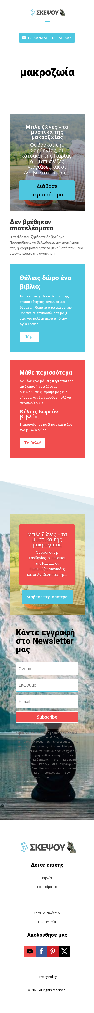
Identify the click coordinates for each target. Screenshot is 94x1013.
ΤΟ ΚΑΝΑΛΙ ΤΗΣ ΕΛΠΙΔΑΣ (49, 37)
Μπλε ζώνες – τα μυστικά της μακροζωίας (47, 131)
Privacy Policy (47, 977)
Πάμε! (29, 337)
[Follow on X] (64, 951)
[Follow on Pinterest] (53, 951)
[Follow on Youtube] (30, 951)
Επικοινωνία (47, 922)
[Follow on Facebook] (41, 951)
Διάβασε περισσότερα (47, 190)
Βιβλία (47, 878)
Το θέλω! (32, 443)
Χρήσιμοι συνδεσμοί (47, 913)
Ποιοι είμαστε (47, 887)
